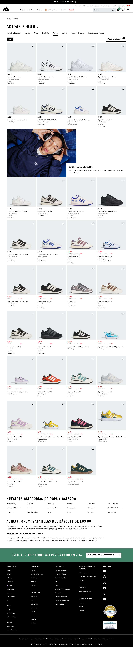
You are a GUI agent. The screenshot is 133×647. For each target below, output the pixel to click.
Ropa (49, 512)
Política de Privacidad (86, 639)
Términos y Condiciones (46, 639)
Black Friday (11, 504)
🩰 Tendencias (50, 10)
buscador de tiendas (80, 5)
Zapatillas (10, 512)
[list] (66, 33)
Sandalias (50, 504)
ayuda (93, 5)
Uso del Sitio (110, 639)
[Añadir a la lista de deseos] (32, 46)
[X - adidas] (114, 582)
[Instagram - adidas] (114, 577)
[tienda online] (5, 8)
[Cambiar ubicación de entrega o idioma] (128, 5)
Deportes (62, 10)
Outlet (71, 10)
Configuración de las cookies (28, 639)
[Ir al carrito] (128, 9)
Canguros (91, 508)
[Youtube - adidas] (114, 599)
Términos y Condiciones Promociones (66, 639)
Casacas (70, 504)
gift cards (113, 5)
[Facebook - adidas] (114, 571)
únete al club (121, 5)
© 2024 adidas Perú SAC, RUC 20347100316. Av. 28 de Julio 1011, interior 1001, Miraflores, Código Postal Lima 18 (66, 644)
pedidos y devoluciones (103, 5)
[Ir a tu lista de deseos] (123, 9)
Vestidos (30, 504)
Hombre (31, 10)
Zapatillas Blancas (54, 508)
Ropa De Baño (113, 504)
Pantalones (71, 508)
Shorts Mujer (112, 512)
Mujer (22, 10)
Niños (39, 10)
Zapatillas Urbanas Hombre (115, 508)
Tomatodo (91, 504)
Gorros (29, 508)
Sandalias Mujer (33, 512)
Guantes (91, 512)
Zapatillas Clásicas (13, 508)
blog (89, 5)
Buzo (69, 512)
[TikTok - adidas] (114, 594)
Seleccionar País (99, 639)
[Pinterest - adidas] (114, 588)
